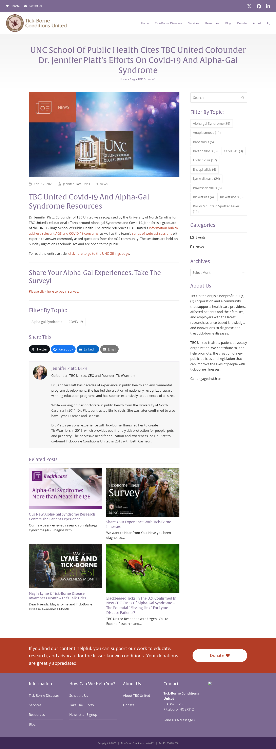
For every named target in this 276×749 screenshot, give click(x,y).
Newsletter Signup (83, 714)
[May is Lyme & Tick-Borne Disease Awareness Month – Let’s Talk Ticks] (65, 566)
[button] (268, 23)
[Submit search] (242, 98)
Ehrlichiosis (205, 160)
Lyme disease (206, 178)
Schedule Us (78, 695)
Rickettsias (203, 197)
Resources (37, 714)
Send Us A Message (178, 720)
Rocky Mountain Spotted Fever (216, 209)
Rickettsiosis (231, 197)
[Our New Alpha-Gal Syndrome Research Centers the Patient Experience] (65, 488)
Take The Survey (81, 705)
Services (35, 705)
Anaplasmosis (207, 132)
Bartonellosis (205, 151)
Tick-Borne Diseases (44, 695)
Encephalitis (204, 169)
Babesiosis (203, 142)
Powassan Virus (207, 188)
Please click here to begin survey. (54, 291)
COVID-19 (75, 322)
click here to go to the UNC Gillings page (98, 253)
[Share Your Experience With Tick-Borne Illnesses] (143, 492)
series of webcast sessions (152, 233)
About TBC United (136, 695)
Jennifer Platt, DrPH (76, 184)
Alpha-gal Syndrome (47, 322)
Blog (32, 724)
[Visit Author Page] (40, 372)
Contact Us (35, 6)
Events (201, 237)
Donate (15, 6)
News (103, 184)
